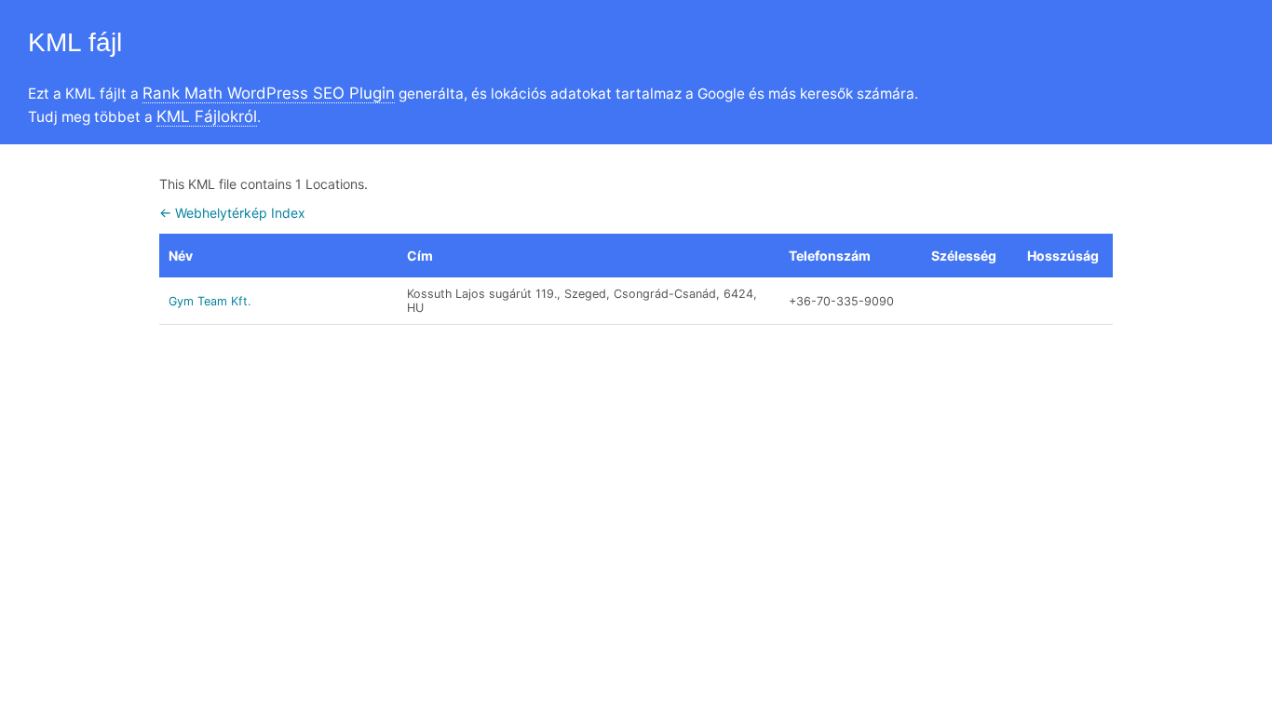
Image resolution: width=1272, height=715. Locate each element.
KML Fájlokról (206, 116)
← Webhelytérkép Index (232, 213)
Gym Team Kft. (209, 301)
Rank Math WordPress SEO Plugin (268, 93)
